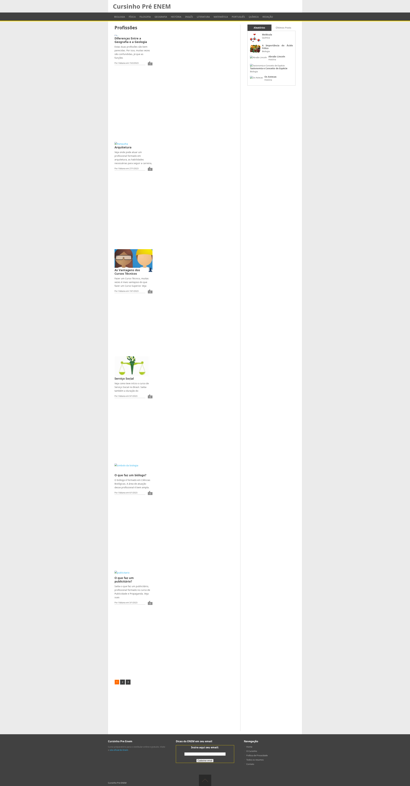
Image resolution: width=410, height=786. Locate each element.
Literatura (203, 16)
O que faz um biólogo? (130, 475)
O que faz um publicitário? (124, 579)
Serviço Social (124, 378)
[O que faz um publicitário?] (122, 575)
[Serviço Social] (132, 368)
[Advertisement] (176, 117)
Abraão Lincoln (276, 56)
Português (238, 16)
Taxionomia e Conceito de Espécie (268, 68)
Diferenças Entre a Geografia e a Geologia (131, 40)
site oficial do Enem (119, 750)
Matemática (221, 16)
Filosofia (145, 16)
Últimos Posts (283, 27)
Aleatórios (259, 27)
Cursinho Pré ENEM (142, 6)
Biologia (119, 16)
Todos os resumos (255, 759)
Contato (250, 764)
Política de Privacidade (257, 755)
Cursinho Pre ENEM (117, 782)
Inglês (189, 16)
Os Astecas (270, 76)
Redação (267, 16)
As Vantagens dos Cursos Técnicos (127, 271)
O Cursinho (251, 751)
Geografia (161, 16)
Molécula (267, 34)
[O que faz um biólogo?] (126, 470)
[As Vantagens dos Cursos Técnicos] (133, 260)
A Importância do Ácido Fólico (277, 47)
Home (249, 746)
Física (132, 16)
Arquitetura (123, 147)
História (176, 16)
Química (254, 16)
